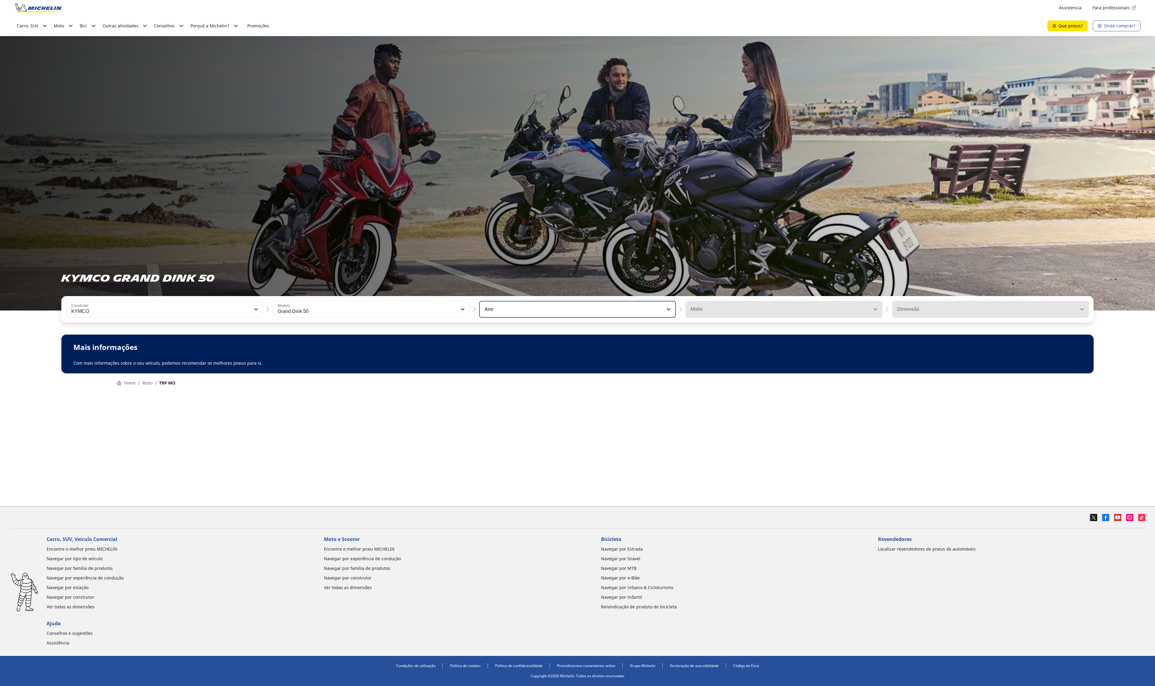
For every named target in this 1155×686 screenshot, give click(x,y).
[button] (255, 309)
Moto (147, 383)
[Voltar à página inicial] (38, 7)
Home (130, 383)
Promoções (258, 26)
